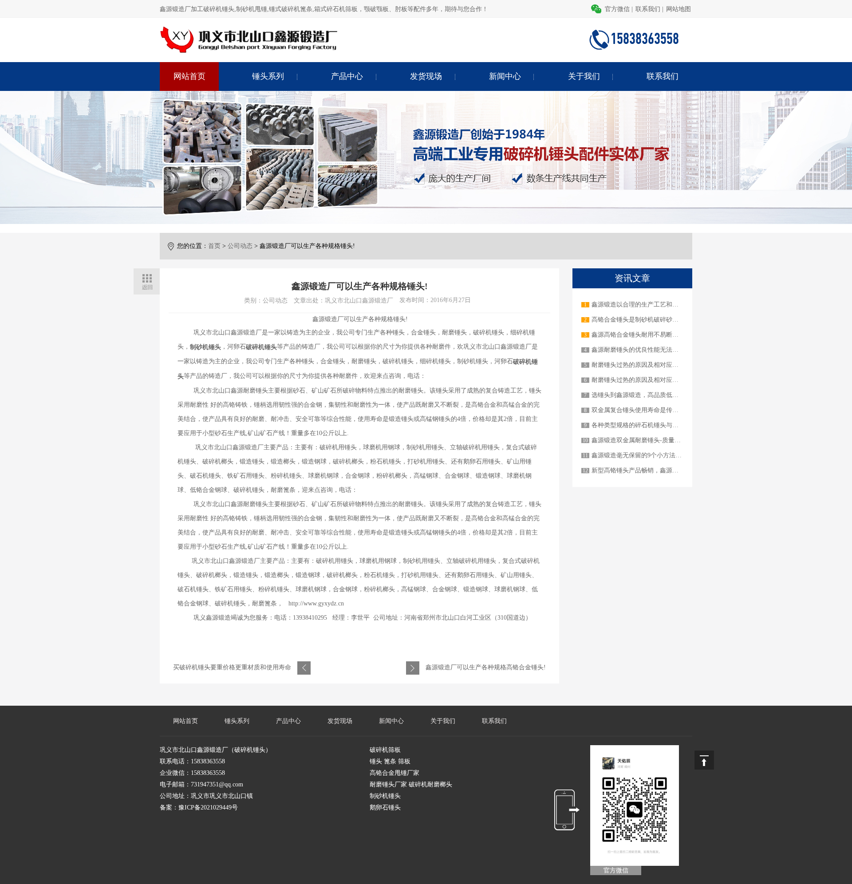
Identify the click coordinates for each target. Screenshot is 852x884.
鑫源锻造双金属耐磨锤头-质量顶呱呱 (642, 440)
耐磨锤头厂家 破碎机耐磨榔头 (411, 784)
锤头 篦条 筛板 (390, 761)
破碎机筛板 (385, 749)
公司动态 (240, 246)
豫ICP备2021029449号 (208, 807)
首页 (214, 246)
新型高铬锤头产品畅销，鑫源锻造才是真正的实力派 (663, 470)
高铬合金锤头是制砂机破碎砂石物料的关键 (651, 319)
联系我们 (647, 9)
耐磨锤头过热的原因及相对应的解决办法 (647, 364)
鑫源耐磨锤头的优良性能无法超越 (638, 349)
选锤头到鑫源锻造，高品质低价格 (638, 395)
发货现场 (426, 76)
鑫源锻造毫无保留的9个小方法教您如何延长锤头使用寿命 (671, 455)
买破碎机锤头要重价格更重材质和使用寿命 (232, 667)
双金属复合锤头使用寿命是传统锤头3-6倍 (649, 410)
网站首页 (189, 76)
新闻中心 (505, 76)
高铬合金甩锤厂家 (394, 773)
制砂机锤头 (385, 796)
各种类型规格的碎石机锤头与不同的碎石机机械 (657, 425)
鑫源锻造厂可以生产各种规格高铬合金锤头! (486, 667)
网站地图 (678, 9)
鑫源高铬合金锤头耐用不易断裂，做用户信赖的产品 (663, 334)
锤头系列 (268, 76)
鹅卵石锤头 (385, 807)
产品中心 (347, 76)
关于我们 (584, 76)
